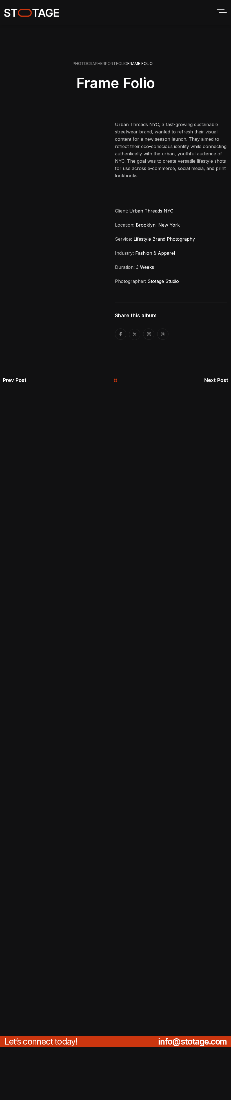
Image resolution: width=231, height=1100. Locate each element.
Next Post (216, 380)
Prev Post (14, 380)
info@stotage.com (192, 1041)
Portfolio (116, 63)
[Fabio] (31, 13)
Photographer (89, 63)
